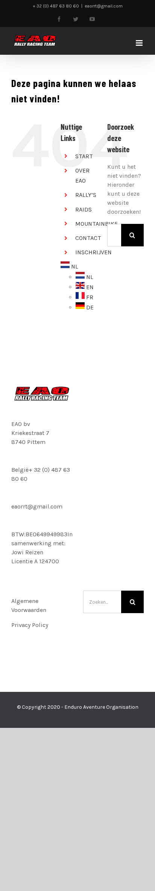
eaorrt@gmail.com (104, 6)
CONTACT (88, 238)
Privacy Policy (29, 624)
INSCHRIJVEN (93, 252)
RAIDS (83, 209)
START (84, 156)
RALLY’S (85, 194)
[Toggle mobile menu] (140, 43)
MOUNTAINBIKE (96, 223)
